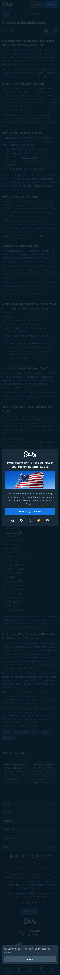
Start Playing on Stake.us (30, 511)
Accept (30, 959)
